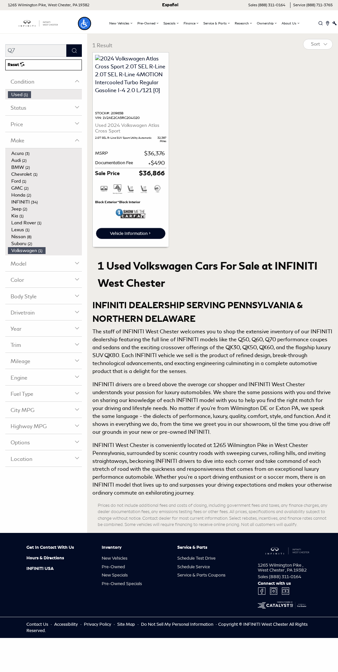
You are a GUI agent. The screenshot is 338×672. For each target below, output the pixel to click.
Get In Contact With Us (50, 547)
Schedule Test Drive (196, 558)
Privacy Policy (98, 624)
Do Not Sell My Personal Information (177, 624)
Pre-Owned (113, 566)
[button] (84, 23)
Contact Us (37, 624)
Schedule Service (193, 566)
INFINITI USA (40, 568)
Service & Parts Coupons (201, 575)
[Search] (74, 50)
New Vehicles (114, 558)
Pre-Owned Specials (122, 583)
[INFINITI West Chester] (38, 22)
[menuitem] (45, 94)
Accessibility (66, 624)
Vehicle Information (129, 233)
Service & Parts (192, 547)
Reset (14, 64)
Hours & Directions (45, 558)
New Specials (115, 575)
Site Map (126, 624)
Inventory (111, 547)
